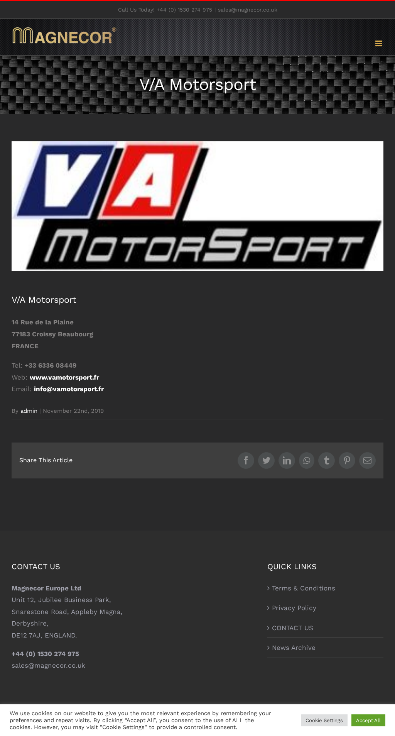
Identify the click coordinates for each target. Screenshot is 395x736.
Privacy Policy (294, 608)
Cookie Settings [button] (324, 720)
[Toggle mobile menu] (379, 43)
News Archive (294, 647)
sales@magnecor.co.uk (247, 10)
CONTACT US (292, 628)
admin (28, 410)
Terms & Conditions (303, 588)
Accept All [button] (368, 720)
